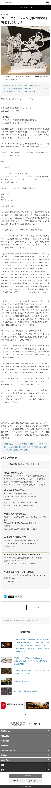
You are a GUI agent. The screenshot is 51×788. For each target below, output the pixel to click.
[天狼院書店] (7, 2)
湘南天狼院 (5, 736)
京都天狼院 (5, 741)
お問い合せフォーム (31, 464)
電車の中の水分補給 (21, 682)
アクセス (15, 781)
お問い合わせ (5, 760)
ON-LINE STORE (25, 776)
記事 (37, 621)
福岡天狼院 (5, 745)
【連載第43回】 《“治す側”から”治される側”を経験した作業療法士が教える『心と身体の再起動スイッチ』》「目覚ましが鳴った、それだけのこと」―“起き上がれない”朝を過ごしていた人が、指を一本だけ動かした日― (32, 646)
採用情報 (4, 755)
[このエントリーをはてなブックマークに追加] (5, 596)
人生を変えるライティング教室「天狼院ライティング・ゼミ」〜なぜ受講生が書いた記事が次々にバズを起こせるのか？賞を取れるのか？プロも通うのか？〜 (25, 88)
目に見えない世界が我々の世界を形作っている (30, 691)
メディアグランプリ (28, 621)
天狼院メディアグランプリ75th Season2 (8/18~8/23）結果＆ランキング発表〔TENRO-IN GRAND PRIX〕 (30, 661)
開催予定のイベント (8, 750)
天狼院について (6, 731)
